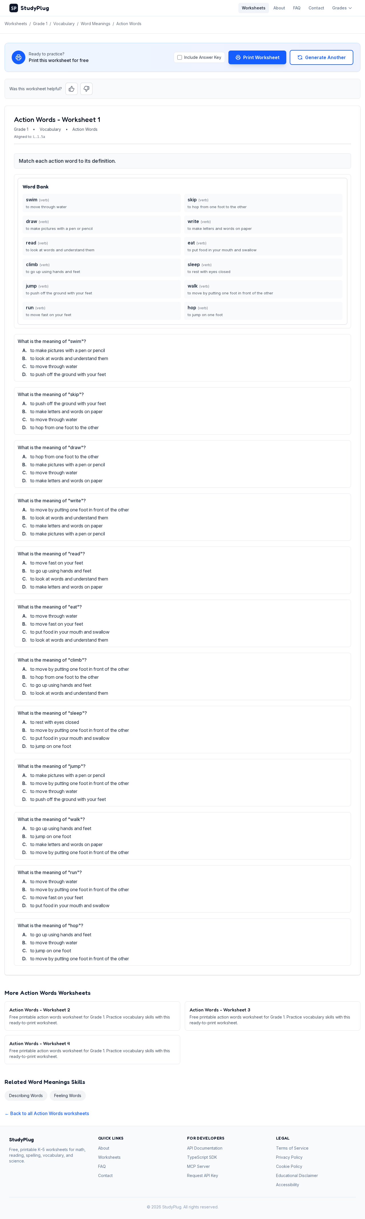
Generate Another (325, 57)
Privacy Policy (289, 1157)
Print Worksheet (261, 57)
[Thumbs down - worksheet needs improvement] (86, 89)
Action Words (128, 23)
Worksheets (253, 7)
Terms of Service (292, 1148)
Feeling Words (67, 1095)
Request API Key (202, 1175)
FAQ (297, 7)
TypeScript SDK (202, 1157)
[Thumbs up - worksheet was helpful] (71, 89)
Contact (316, 7)
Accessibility (287, 1184)
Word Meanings (95, 23)
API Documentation (204, 1148)
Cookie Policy (289, 1166)
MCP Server (198, 1166)
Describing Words (26, 1095)
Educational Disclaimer (297, 1175)
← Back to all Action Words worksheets (47, 1113)
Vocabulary (64, 23)
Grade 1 (40, 23)
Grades (339, 7)
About (279, 7)
